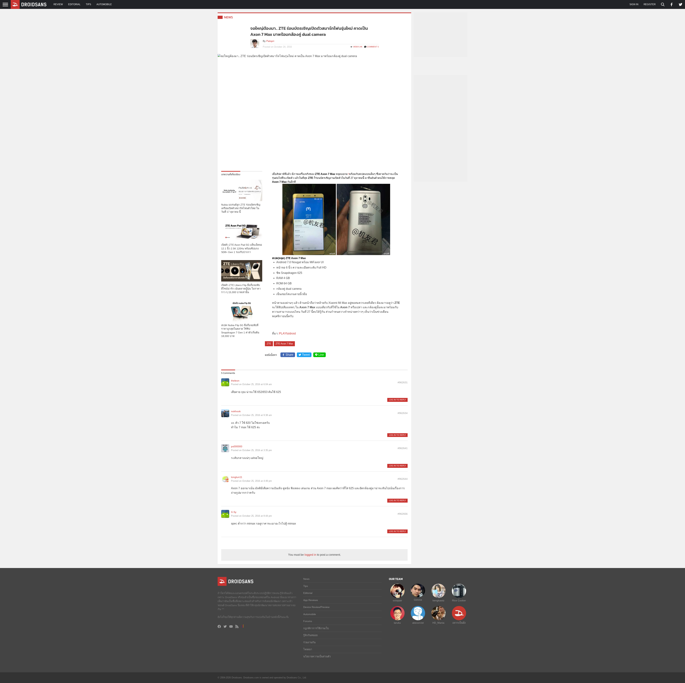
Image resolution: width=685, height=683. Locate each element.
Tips (88, 4)
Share (289, 354)
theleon (235, 380)
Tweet (306, 354)
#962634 (403, 413)
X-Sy (233, 512)
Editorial (74, 4)
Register (650, 4)
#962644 (403, 478)
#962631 (403, 382)
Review (58, 4)
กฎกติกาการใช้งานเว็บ (316, 628)
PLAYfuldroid (287, 333)
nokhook (236, 411)
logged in (310, 554)
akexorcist (418, 622)
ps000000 (236, 446)
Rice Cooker (459, 600)
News (228, 17)
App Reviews (310, 600)
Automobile (104, 4)
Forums (307, 621)
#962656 (403, 513)
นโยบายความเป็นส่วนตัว (317, 656)
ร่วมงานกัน (309, 642)
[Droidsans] (28, 4)
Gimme (418, 599)
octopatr (397, 600)
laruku (397, 622)
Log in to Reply (397, 400)
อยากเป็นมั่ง (459, 622)
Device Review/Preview (316, 607)
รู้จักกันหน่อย (310, 635)
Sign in (634, 4)
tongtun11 (236, 477)
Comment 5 (373, 47)
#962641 (403, 448)
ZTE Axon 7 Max (284, 343)
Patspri (270, 41)
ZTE (269, 343)
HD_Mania (438, 622)
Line (321, 354)
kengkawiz (438, 600)
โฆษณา (307, 649)
